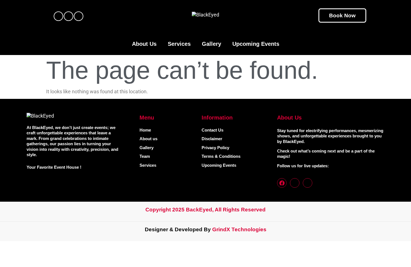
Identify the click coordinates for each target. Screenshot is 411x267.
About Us (144, 44)
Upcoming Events (255, 44)
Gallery (211, 44)
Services (179, 44)
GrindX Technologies (239, 229)
